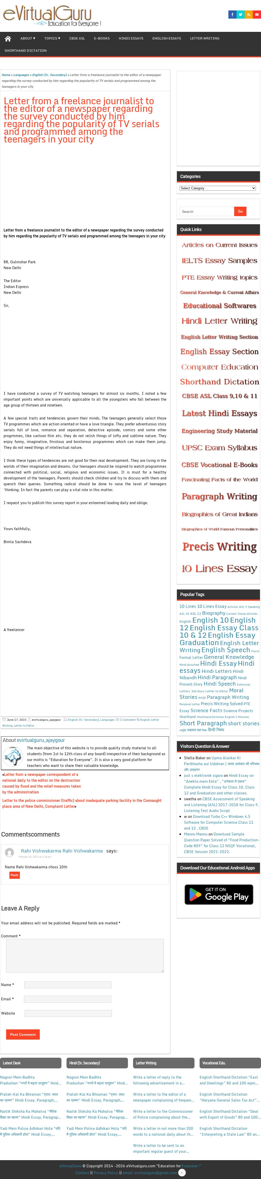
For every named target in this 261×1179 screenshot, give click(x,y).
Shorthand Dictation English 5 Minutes (223, 717)
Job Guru (197, 691)
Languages (21, 74)
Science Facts (206, 710)
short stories (243, 723)
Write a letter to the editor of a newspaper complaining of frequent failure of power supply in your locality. (163, 1097)
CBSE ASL (77, 38)
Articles (233, 607)
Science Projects (238, 711)
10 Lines (187, 606)
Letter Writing (204, 38)
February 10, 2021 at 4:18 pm (35, 857)
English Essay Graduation (217, 638)
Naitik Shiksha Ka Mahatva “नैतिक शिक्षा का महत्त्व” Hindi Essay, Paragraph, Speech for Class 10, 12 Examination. (30, 1114)
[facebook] (232, 14)
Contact (82, 1173)
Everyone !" (191, 1166)
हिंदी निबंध (202, 730)
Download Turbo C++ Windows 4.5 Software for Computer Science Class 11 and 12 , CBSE (218, 822)
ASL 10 (184, 613)
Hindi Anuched (189, 664)
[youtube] (257, 14)
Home (6, 74)
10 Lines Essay (212, 606)
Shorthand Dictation (26, 50)
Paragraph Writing (228, 697)
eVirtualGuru (70, 1166)
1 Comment (128, 719)
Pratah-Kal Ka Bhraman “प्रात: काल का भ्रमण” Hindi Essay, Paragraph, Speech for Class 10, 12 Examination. (29, 1097)
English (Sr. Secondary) (49, 74)
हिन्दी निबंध (216, 729)
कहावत (191, 730)
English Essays (166, 38)
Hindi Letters (217, 671)
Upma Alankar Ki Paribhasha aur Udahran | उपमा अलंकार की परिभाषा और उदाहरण (221, 763)
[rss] (249, 14)
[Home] (8, 38)
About (26, 38)
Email (7, 999)
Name (7, 985)
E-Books (102, 38)
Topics (50, 38)
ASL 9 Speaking (249, 607)
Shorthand (187, 716)
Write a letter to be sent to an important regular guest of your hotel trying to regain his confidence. (159, 1148)
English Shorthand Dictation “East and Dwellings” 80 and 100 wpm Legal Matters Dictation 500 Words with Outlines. (230, 1080)
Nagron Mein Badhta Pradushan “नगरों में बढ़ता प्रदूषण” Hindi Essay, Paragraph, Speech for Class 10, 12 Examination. (30, 1080)
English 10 (210, 620)
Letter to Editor (24, 725)
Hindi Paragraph (217, 677)
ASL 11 (195, 613)
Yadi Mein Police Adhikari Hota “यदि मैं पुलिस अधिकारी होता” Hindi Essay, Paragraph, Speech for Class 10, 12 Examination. (30, 1131)
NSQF (202, 698)
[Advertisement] (85, 186)
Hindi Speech (220, 683)
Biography (213, 613)
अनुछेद (182, 730)
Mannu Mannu (195, 834)
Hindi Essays (131, 38)
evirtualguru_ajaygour (41, 740)
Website (8, 1013)
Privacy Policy (106, 1173)
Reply (14, 874)
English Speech (225, 649)
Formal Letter (191, 657)
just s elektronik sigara (203, 775)
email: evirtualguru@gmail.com (150, 1173)
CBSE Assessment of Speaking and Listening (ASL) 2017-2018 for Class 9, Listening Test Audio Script (221, 805)
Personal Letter (189, 704)
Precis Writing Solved (222, 703)
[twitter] (241, 14)
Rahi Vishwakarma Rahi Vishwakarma (62, 851)
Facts (255, 650)
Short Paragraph (203, 723)
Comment (11, 936)
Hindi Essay (218, 663)
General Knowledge (229, 656)
